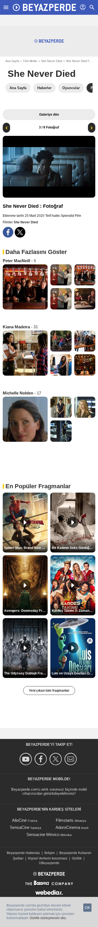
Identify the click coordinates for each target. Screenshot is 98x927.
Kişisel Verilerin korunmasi (47, 858)
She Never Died (51, 61)
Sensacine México (42, 834)
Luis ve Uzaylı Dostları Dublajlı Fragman (73, 673)
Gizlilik (77, 858)
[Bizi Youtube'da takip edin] (26, 759)
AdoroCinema (68, 827)
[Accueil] (44, 7)
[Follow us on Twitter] (56, 759)
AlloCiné (19, 820)
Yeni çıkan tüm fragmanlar (49, 690)
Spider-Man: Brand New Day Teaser (26, 548)
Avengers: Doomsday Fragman (26, 611)
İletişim (49, 853)
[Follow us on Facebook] (41, 759)
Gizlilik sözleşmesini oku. (48, 918)
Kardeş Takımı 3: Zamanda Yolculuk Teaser (73, 611)
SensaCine (19, 827)
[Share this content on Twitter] (20, 232)
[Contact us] (71, 759)
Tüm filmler (30, 61)
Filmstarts (65, 820)
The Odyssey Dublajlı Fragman (26, 673)
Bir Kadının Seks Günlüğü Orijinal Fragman (73, 548)
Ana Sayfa (12, 61)
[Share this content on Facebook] (8, 232)
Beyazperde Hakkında (23, 853)
